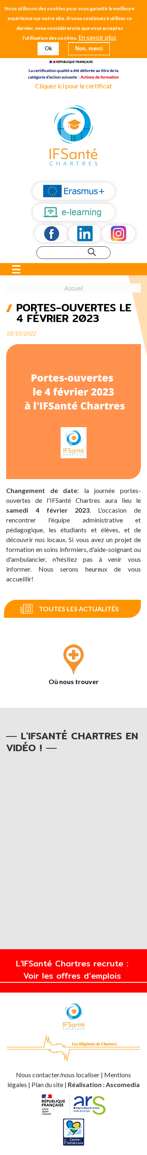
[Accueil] (73, 136)
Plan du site (47, 1084)
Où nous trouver (74, 681)
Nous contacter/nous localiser (58, 1074)
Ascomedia (123, 1084)
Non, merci (89, 48)
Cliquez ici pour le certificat (73, 86)
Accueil (73, 288)
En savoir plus (97, 37)
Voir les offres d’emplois (73, 976)
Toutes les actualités (79, 608)
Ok (48, 48)
